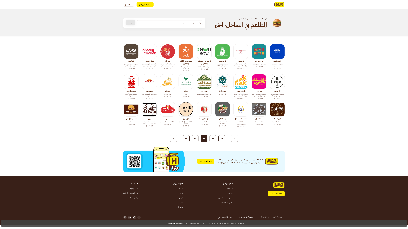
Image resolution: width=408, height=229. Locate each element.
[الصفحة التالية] (173, 138)
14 (222, 139)
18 (186, 139)
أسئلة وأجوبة (134, 188)
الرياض (181, 198)
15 (213, 139)
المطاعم (256, 19)
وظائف (230, 193)
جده (181, 193)
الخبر (249, 19)
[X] (139, 217)
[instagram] (125, 217)
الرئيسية (264, 19)
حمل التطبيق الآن (145, 5)
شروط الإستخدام (225, 217)
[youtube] (129, 217)
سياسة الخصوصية (246, 217)
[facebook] (134, 217)
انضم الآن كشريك (227, 202)
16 (204, 139)
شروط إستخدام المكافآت (130, 193)
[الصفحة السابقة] (234, 138)
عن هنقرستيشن (227, 188)
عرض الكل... (179, 207)
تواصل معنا (134, 198)
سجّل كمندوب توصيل (225, 198)
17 (195, 139)
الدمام (181, 188)
